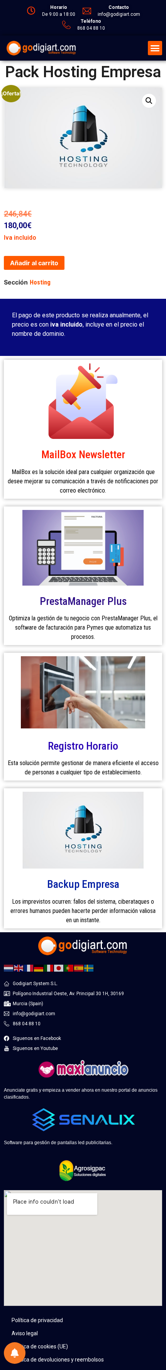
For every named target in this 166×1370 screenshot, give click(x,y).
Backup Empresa (83, 884)
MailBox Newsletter (83, 454)
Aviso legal (25, 1333)
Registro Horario (83, 746)
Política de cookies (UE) (40, 1346)
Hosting (40, 282)
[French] (29, 968)
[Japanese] (59, 968)
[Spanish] (79, 968)
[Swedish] (89, 968)
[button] (155, 48)
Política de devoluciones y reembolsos (58, 1359)
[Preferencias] (14, 1353)
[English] (19, 968)
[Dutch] (9, 968)
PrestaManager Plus (83, 601)
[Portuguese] (69, 968)
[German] (39, 968)
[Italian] (49, 968)
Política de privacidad (37, 1320)
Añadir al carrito (34, 263)
